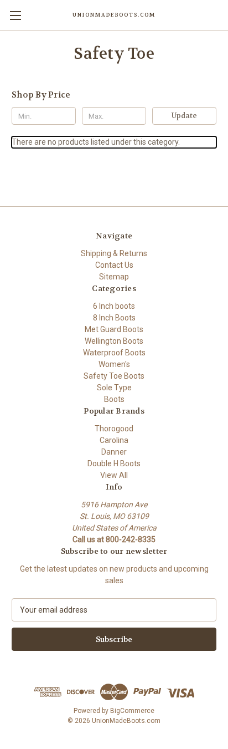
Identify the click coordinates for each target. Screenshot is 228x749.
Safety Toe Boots (114, 375)
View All (114, 475)
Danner (114, 451)
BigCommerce (132, 711)
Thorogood (114, 428)
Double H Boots (114, 463)
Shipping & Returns (114, 253)
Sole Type (114, 387)
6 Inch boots (114, 306)
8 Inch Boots (114, 317)
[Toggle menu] (15, 15)
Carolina (114, 440)
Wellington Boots (114, 341)
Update (184, 115)
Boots (114, 399)
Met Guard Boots (114, 329)
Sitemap (114, 276)
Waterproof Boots (114, 352)
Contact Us (114, 265)
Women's (114, 364)
